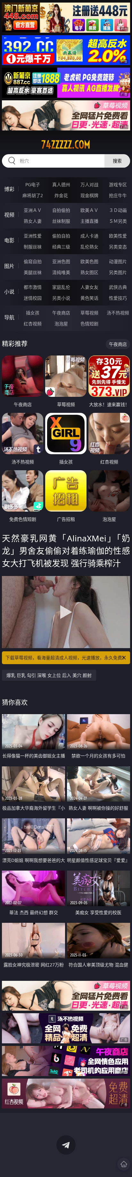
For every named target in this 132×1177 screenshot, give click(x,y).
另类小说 (61, 298)
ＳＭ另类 (118, 221)
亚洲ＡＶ (33, 210)
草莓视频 (89, 313)
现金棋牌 (89, 195)
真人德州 (61, 184)
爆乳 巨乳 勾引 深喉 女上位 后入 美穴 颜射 (49, 675)
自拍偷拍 (61, 210)
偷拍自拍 (61, 236)
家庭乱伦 (61, 287)
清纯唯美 (61, 272)
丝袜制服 (61, 221)
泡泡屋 (61, 324)
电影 (9, 240)
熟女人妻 (33, 221)
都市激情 (33, 287)
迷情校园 (33, 298)
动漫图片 (118, 261)
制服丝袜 (33, 247)
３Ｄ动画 (118, 210)
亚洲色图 (61, 261)
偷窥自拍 (33, 261)
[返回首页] (123, 1164)
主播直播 (89, 221)
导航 (9, 317)
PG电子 (32, 184)
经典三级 (61, 247)
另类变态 (118, 247)
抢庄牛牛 (118, 195)
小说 (9, 291)
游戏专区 (118, 184)
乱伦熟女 (89, 247)
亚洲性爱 (33, 236)
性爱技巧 (118, 298)
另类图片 (118, 272)
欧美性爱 (118, 236)
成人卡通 (89, 236)
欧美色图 (89, 261)
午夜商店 (61, 313)
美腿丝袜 (33, 272)
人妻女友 (89, 287)
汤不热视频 (118, 313)
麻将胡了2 (32, 195)
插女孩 (32, 313)
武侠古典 (118, 287)
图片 (9, 266)
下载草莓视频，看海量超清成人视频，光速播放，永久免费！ (66, 658)
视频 (9, 214)
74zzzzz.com (65, 144)
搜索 (117, 161)
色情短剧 (89, 324)
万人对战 (89, 184)
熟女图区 (89, 272)
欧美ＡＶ (89, 210)
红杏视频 (33, 324)
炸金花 (61, 195)
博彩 (9, 189)
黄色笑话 (89, 298)
